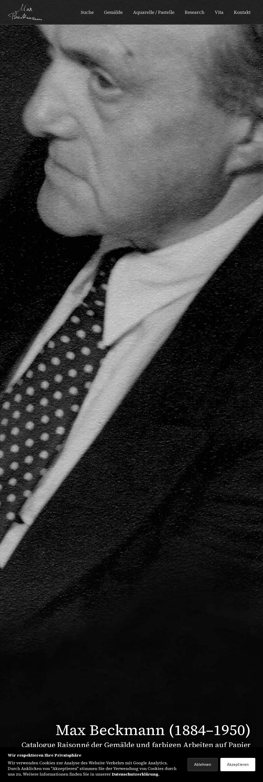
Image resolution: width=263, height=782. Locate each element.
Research (194, 12)
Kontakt (242, 12)
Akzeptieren (238, 764)
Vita (219, 12)
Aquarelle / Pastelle (153, 12)
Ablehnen (202, 764)
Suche (87, 12)
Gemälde (113, 12)
